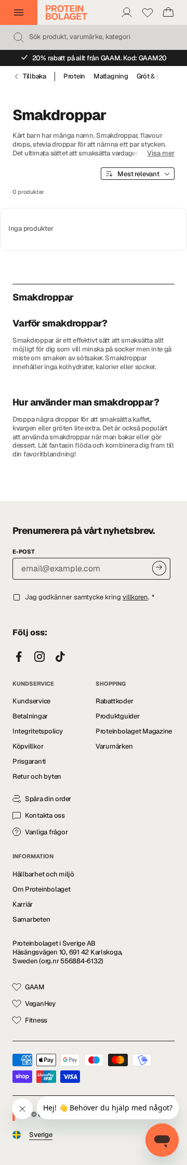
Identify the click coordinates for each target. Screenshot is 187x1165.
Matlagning (111, 76)
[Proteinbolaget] (66, 12)
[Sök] (18, 37)
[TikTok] (60, 657)
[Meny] (18, 12)
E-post (23, 551)
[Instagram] (39, 657)
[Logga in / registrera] (127, 12)
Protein (74, 76)
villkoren (135, 597)
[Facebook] (18, 657)
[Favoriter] (147, 12)
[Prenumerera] (159, 568)
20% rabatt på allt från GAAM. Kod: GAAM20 (99, 58)
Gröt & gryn (153, 76)
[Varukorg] (168, 12)
